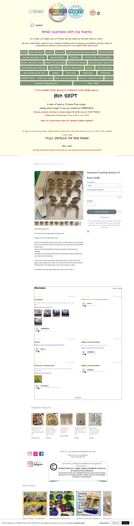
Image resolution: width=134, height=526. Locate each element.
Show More (38, 370)
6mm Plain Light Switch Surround (95, 348)
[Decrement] (88, 204)
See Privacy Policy (79, 523)
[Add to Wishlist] (119, 212)
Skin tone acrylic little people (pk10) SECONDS (51, 345)
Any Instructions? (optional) (95, 189)
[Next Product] (104, 419)
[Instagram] (30, 454)
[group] (66, 428)
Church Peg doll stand (45, 373)
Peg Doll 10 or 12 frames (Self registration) (97, 299)
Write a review (117, 288)
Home (36, 164)
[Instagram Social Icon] (35, 454)
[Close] (131, 522)
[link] (96, 12)
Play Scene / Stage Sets (45, 307)
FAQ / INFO (67, 146)
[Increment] (94, 204)
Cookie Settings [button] (104, 523)
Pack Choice (91, 182)
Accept (125, 523)
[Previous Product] (28, 419)
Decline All (115, 523)
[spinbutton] (91, 204)
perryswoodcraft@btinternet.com (82, 451)
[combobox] (104, 185)
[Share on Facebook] (88, 231)
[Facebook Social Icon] (41, 454)
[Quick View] (37, 419)
